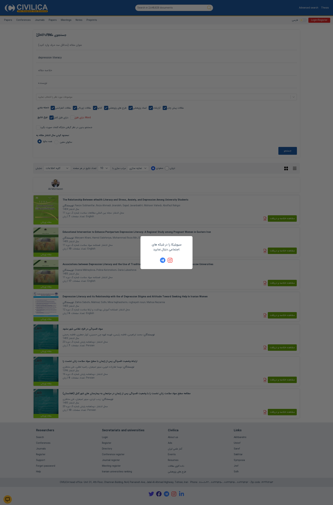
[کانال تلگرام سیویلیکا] (162, 260)
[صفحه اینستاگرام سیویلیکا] (170, 260)
